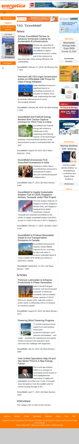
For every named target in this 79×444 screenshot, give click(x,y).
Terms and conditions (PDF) (40, 425)
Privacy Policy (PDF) (23, 425)
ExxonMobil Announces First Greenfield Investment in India (33, 161)
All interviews (69, 184)
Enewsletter (37, 416)
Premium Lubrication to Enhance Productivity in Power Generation (35, 281)
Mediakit (17, 416)
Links (66, 416)
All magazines (9, 57)
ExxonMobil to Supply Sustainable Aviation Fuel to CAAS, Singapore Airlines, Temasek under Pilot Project (37, 195)
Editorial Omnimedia (35, 420)
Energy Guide (7, 18)
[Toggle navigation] (4, 13)
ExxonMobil (22, 67)
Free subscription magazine (8, 28)
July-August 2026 (8, 37)
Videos (58, 416)
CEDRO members (57, 425)
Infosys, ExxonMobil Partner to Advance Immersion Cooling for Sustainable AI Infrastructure (34, 39)
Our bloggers (7, 63)
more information (69, 58)
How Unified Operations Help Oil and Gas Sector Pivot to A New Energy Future (37, 361)
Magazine (48, 416)
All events (69, 61)
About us (7, 416)
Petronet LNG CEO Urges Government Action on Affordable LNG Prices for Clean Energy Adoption (37, 79)
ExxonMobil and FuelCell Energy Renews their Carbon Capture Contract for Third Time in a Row (35, 119)
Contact (26, 416)
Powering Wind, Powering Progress (36, 320)
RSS (73, 416)
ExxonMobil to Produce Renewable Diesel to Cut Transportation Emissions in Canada (36, 238)
